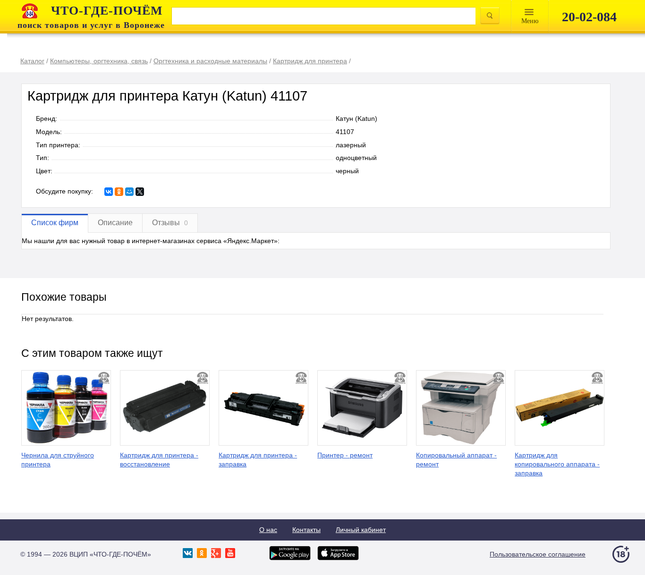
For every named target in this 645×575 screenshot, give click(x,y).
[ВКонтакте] (108, 191)
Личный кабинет (361, 529)
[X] (140, 191)
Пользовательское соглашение (538, 554)
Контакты (306, 529)
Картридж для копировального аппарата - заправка (557, 464)
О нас (268, 529)
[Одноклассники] (119, 191)
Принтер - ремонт (345, 455)
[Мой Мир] (129, 191)
